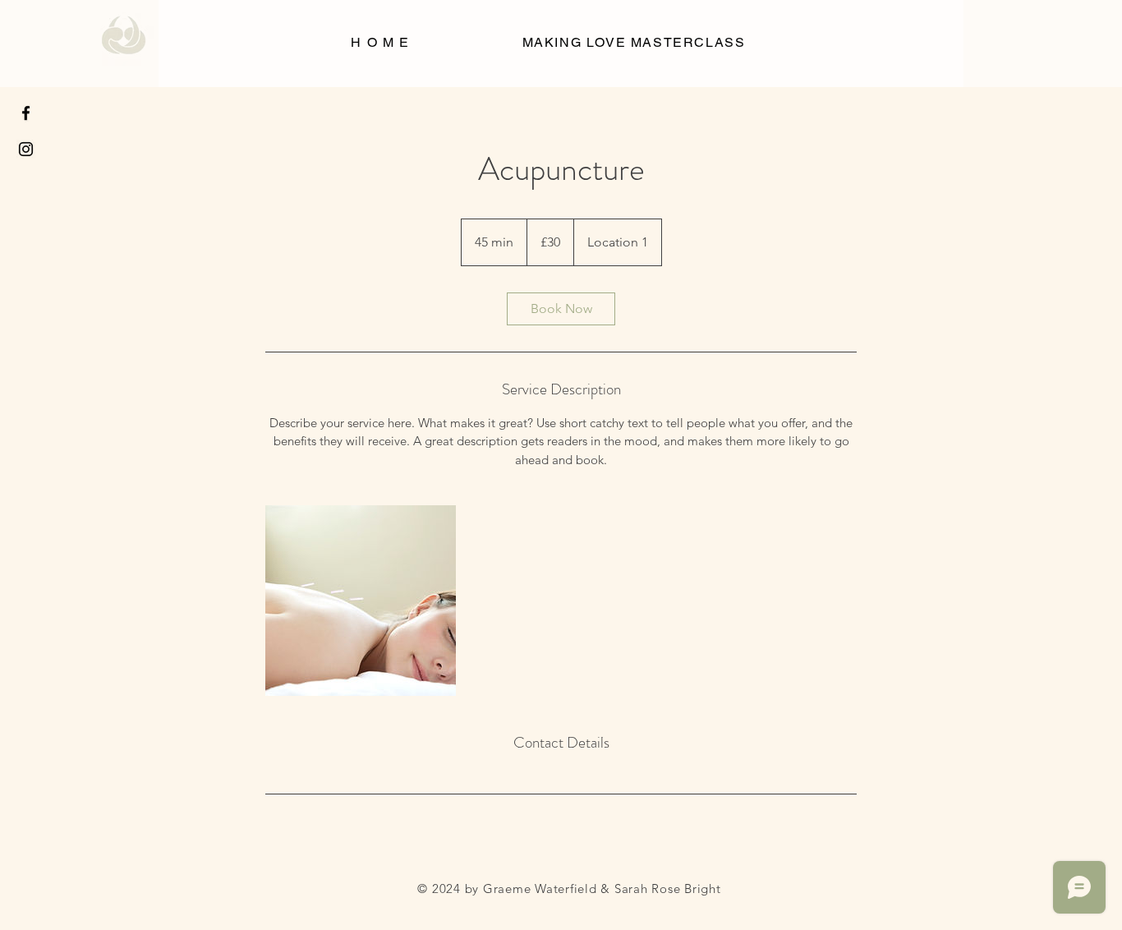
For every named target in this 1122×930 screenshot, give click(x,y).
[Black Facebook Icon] (25, 113)
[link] (561, 308)
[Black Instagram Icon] (25, 149)
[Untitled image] (360, 600)
